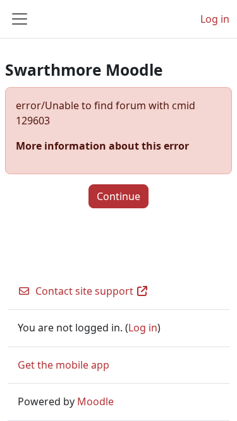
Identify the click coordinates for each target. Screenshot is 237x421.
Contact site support (84, 291)
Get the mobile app (63, 365)
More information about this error (102, 146)
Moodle (95, 401)
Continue (118, 196)
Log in (214, 19)
